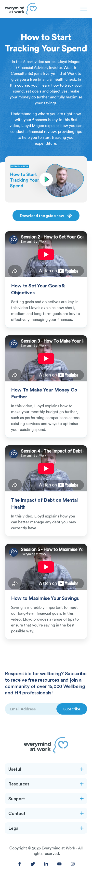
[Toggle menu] (82, 8)
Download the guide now (42, 215)
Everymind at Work (58, 848)
